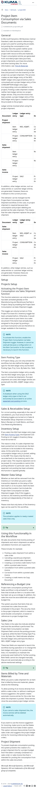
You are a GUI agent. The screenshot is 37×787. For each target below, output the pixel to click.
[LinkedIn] (27, 786)
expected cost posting (11, 401)
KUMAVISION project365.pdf (13, 27)
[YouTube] (29, 786)
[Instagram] (32, 786)
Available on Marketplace (12, 31)
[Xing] (24, 786)
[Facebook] (35, 786)
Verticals (13, 10)
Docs (6, 10)
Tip (7, 527)
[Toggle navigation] (33, 2)
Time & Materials (21, 66)
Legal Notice (7, 786)
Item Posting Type (12, 435)
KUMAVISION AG (17, 784)
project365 (22, 10)
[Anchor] (12, 35)
